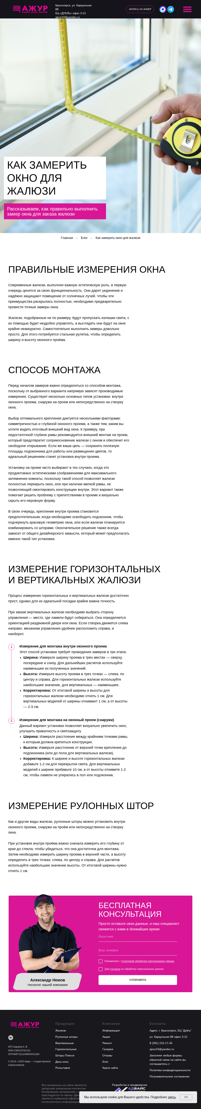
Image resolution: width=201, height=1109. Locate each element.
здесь (172, 1097)
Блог (84, 910)
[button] (140, 9)
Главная (67, 910)
